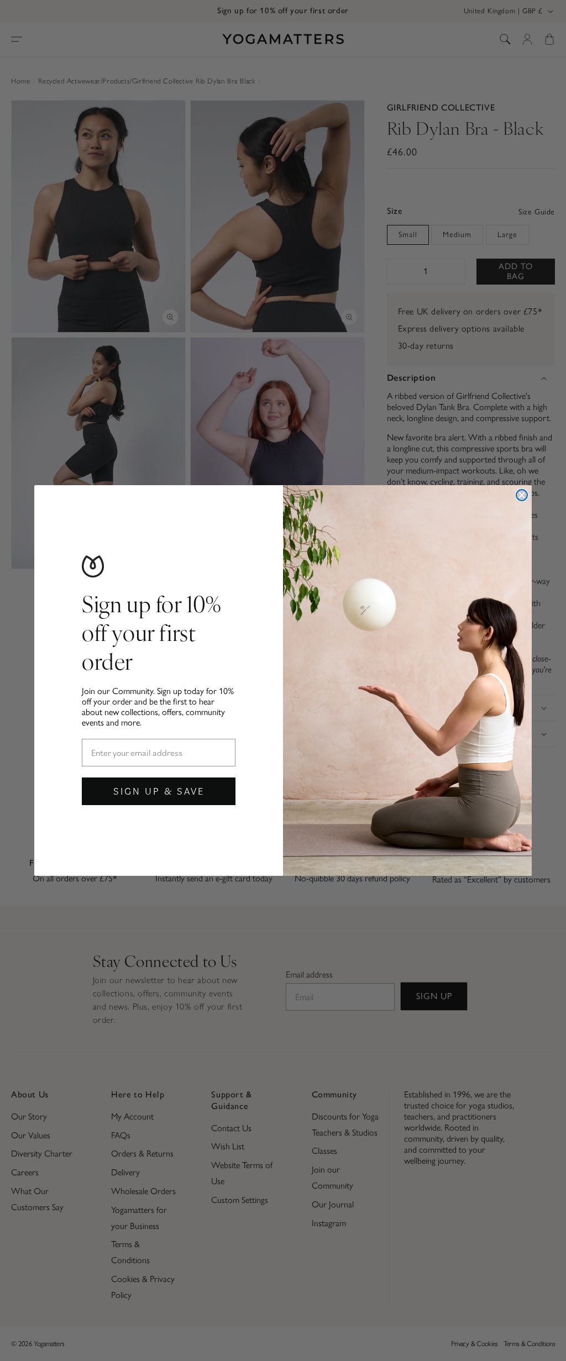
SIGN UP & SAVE (159, 791)
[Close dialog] (521, 495)
